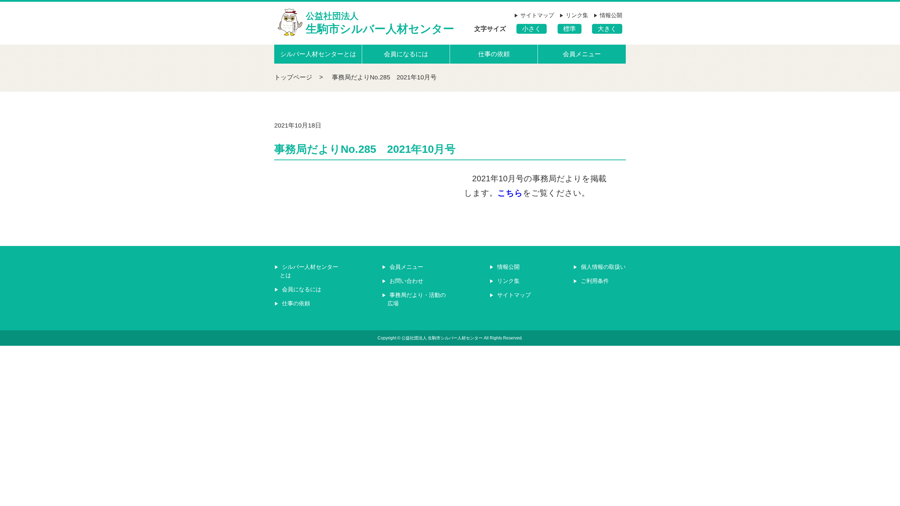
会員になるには (406, 54)
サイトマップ (537, 15)
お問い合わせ (405, 281)
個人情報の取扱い (602, 267)
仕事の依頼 (494, 54)
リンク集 (577, 15)
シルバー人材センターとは (318, 54)
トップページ (293, 77)
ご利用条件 (594, 281)
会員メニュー (582, 54)
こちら (510, 192)
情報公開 (611, 15)
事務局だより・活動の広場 (416, 299)
